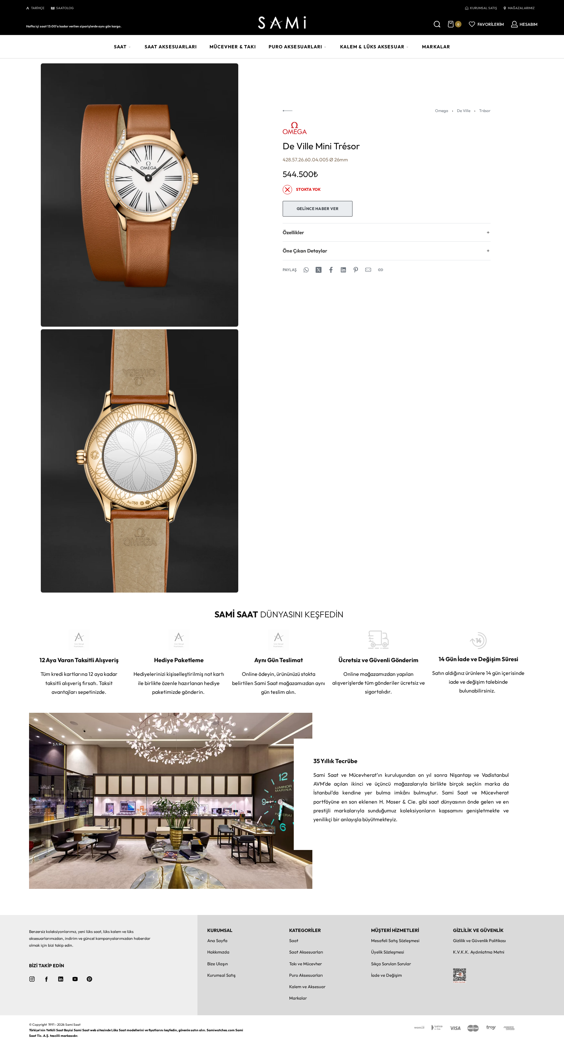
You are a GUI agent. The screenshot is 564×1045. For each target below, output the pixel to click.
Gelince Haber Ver (318, 208)
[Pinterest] (89, 979)
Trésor (485, 110)
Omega (441, 110)
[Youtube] (75, 979)
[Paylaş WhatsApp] (306, 270)
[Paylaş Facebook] (331, 270)
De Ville (463, 110)
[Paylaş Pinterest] (356, 270)
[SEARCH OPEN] (437, 24)
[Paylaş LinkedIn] (343, 270)
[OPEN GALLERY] (139, 195)
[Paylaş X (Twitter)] (318, 270)
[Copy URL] (381, 270)
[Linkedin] (61, 979)
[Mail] (368, 270)
